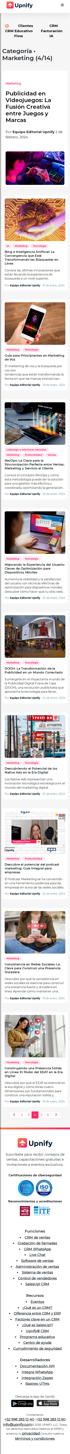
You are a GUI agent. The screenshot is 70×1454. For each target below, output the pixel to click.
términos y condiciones (35, 1445)
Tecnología (39, 252)
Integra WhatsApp (37, 1379)
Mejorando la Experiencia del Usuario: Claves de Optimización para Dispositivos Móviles (35, 575)
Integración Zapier (37, 1384)
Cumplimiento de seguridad (37, 1355)
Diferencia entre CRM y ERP (37, 1320)
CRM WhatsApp (37, 1256)
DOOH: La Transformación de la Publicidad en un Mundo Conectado (34, 677)
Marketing (38, 83)
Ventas (52, 461)
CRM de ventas (37, 1244)
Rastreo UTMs (37, 1390)
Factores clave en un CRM (37, 1326)
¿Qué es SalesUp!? (37, 1332)
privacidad (31, 1440)
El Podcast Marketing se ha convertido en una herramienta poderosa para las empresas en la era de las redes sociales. (34, 890)
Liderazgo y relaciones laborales (26, 456)
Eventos (37, 1308)
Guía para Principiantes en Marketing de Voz (34, 364)
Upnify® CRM (37, 1337)
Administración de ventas (37, 1273)
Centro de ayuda (37, 1349)
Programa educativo (37, 1343)
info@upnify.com (17, 1431)
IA (8, 252)
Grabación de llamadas (37, 1250)
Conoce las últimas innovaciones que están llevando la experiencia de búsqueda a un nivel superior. (32, 281)
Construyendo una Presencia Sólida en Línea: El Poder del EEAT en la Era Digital (34, 1078)
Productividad (33, 461)
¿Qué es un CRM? (37, 1314)
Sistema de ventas (37, 1279)
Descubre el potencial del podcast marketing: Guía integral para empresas (32, 875)
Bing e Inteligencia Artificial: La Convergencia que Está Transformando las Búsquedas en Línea (31, 264)
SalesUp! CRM (37, 1291)
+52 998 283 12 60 (51, 1426)
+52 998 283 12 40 (19, 1426)
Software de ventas (37, 1267)
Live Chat (37, 1261)
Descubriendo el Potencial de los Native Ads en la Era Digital (31, 777)
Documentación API (37, 1373)
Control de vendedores (37, 1285)
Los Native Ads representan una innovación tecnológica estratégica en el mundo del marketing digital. (35, 790)
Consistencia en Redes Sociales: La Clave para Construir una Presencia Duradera (32, 975)
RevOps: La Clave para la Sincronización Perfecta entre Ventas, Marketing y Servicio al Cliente (34, 471)
